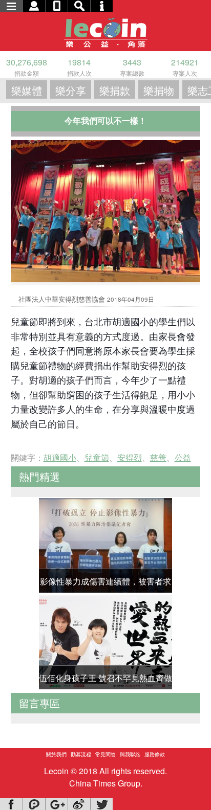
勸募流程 (81, 754)
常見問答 (105, 754)
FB (11, 804)
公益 (183, 457)
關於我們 (56, 754)
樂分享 (70, 90)
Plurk (34, 804)
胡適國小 (60, 457)
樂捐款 (114, 90)
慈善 (158, 457)
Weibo (79, 804)
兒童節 (97, 457)
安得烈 (129, 457)
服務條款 (154, 754)
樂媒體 (26, 90)
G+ (56, 804)
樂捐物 (158, 90)
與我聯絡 (130, 754)
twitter (101, 804)
